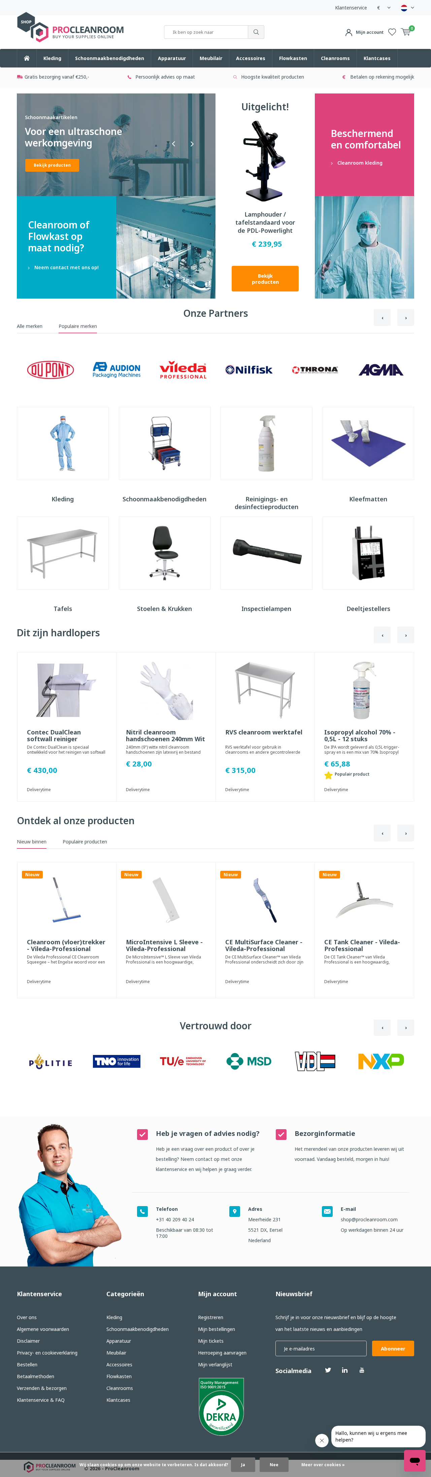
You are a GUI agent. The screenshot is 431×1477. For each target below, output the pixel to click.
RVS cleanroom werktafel (263, 732)
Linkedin (344, 1370)
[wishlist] (392, 32)
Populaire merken (78, 326)
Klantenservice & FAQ (41, 1400)
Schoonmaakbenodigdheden (109, 58)
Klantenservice (351, 7)
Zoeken (256, 32)
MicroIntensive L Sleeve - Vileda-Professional (164, 946)
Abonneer (393, 1348)
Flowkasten (293, 58)
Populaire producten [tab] (85, 841)
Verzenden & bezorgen (42, 1388)
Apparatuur (172, 58)
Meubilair (211, 58)
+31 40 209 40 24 (175, 1219)
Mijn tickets (211, 1341)
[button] (173, 144)
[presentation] (382, 317)
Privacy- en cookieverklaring (47, 1352)
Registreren (210, 1317)
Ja (243, 1465)
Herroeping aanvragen (222, 1352)
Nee (274, 1465)
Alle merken (29, 326)
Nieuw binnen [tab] (31, 841)
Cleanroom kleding (364, 144)
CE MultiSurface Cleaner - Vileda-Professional (263, 946)
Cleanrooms (335, 58)
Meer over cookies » (323, 1465)
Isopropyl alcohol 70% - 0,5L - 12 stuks (359, 736)
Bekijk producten (265, 278)
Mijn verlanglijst (215, 1364)
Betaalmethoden (35, 1376)
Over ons (27, 1317)
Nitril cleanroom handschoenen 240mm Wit (165, 736)
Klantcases (377, 58)
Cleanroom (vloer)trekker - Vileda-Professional (66, 946)
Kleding (52, 58)
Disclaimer (28, 1341)
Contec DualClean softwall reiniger (54, 736)
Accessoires (250, 58)
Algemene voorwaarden (43, 1329)
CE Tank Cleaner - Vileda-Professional (362, 946)
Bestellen (27, 1364)
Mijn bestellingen (216, 1329)
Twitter (328, 1370)
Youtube (361, 1370)
